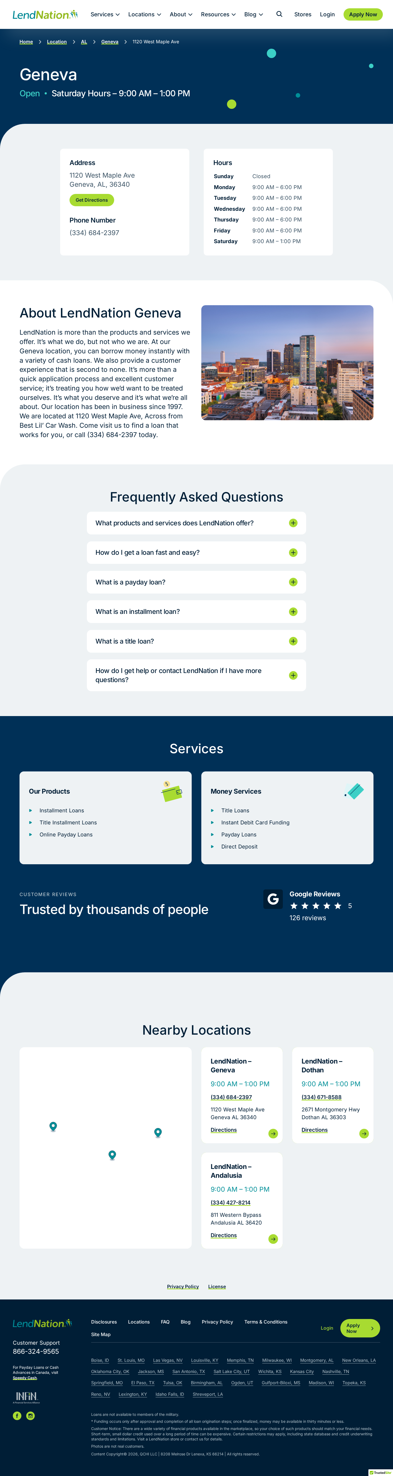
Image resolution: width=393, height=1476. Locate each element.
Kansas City (302, 1371)
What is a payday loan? (130, 582)
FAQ (165, 1322)
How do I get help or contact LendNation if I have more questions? (178, 675)
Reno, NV (100, 1394)
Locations (141, 14)
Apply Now (353, 1328)
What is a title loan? (124, 641)
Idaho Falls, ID (170, 1394)
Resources (215, 14)
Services (102, 14)
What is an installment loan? (137, 611)
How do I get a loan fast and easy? (147, 552)
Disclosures (104, 1322)
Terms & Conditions (265, 1322)
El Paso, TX (143, 1382)
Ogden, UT (242, 1382)
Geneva (109, 41)
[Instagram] (30, 1416)
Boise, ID (100, 1360)
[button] (112, 1156)
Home (26, 41)
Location (57, 41)
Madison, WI (321, 1382)
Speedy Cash (25, 1377)
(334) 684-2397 (231, 1097)
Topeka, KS (354, 1382)
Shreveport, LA (208, 1394)
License (217, 1286)
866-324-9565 (36, 1351)
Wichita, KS (270, 1371)
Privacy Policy (183, 1286)
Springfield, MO (107, 1382)
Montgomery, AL (317, 1360)
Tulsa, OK (172, 1382)
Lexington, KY (133, 1394)
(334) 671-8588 (322, 1097)
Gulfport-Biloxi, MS (281, 1382)
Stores (302, 14)
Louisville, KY (204, 1360)
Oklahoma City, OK (110, 1371)
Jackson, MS (151, 1371)
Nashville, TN (335, 1371)
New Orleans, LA (359, 1360)
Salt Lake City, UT (232, 1371)
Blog (250, 14)
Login (327, 14)
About (178, 14)
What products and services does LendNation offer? (174, 523)
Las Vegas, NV (168, 1360)
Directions (224, 1130)
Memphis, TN (240, 1360)
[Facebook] (17, 1416)
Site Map (101, 1334)
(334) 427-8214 (231, 1202)
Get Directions (92, 200)
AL (84, 41)
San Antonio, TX (188, 1371)
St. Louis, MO (131, 1360)
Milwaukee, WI (277, 1360)
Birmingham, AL (207, 1382)
